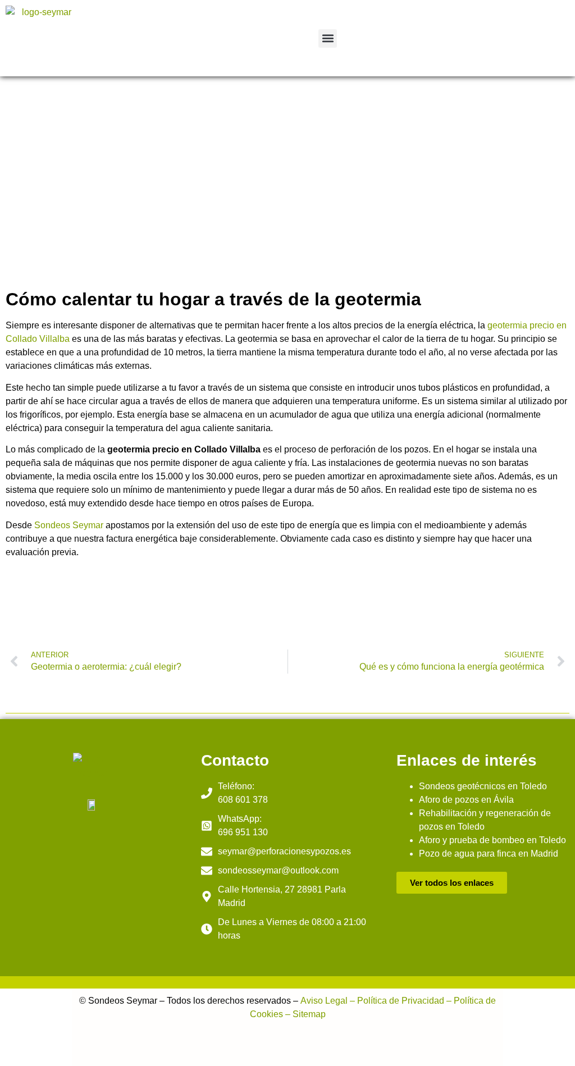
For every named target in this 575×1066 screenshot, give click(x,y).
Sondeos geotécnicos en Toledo (483, 786)
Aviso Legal (324, 1000)
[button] (327, 38)
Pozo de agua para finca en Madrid (488, 853)
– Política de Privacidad (396, 1000)
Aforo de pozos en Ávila (466, 799)
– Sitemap (304, 1014)
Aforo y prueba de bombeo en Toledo (492, 840)
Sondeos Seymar (68, 525)
